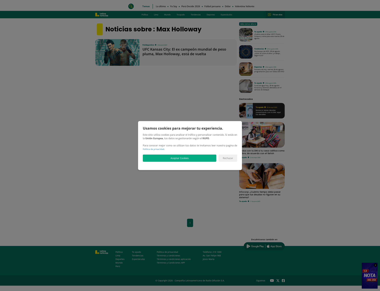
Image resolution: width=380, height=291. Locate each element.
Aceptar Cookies (180, 158)
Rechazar (228, 158)
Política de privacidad (153, 149)
